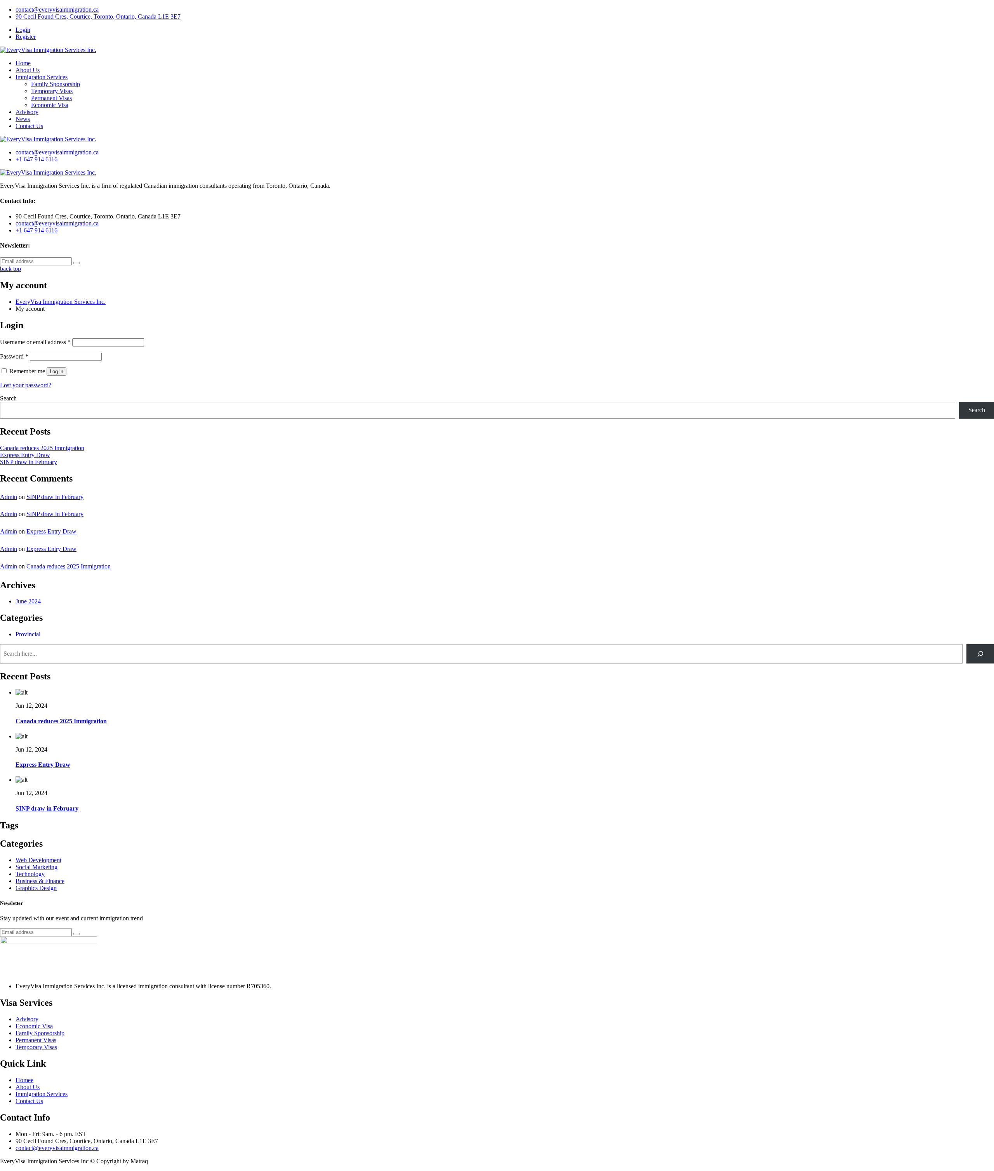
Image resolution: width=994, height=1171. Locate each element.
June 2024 (28, 601)
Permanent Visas (51, 98)
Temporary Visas (52, 91)
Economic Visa (49, 105)
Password (14, 356)
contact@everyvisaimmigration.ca (57, 9)
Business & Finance (40, 881)
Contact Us (29, 126)
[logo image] (48, 139)
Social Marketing (36, 867)
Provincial (28, 634)
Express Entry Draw (25, 455)
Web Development (38, 860)
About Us (28, 70)
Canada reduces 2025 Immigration (42, 448)
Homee (24, 1080)
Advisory (27, 112)
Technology (30, 874)
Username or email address (35, 342)
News (23, 119)
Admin (8, 497)
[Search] (980, 653)
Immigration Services (42, 77)
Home (23, 63)
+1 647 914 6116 (36, 159)
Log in (56, 371)
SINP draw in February (28, 462)
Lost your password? (25, 385)
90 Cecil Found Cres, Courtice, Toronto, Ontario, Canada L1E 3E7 (98, 16)
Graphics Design (36, 888)
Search (8, 398)
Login (23, 29)
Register (26, 36)
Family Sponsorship (55, 84)
